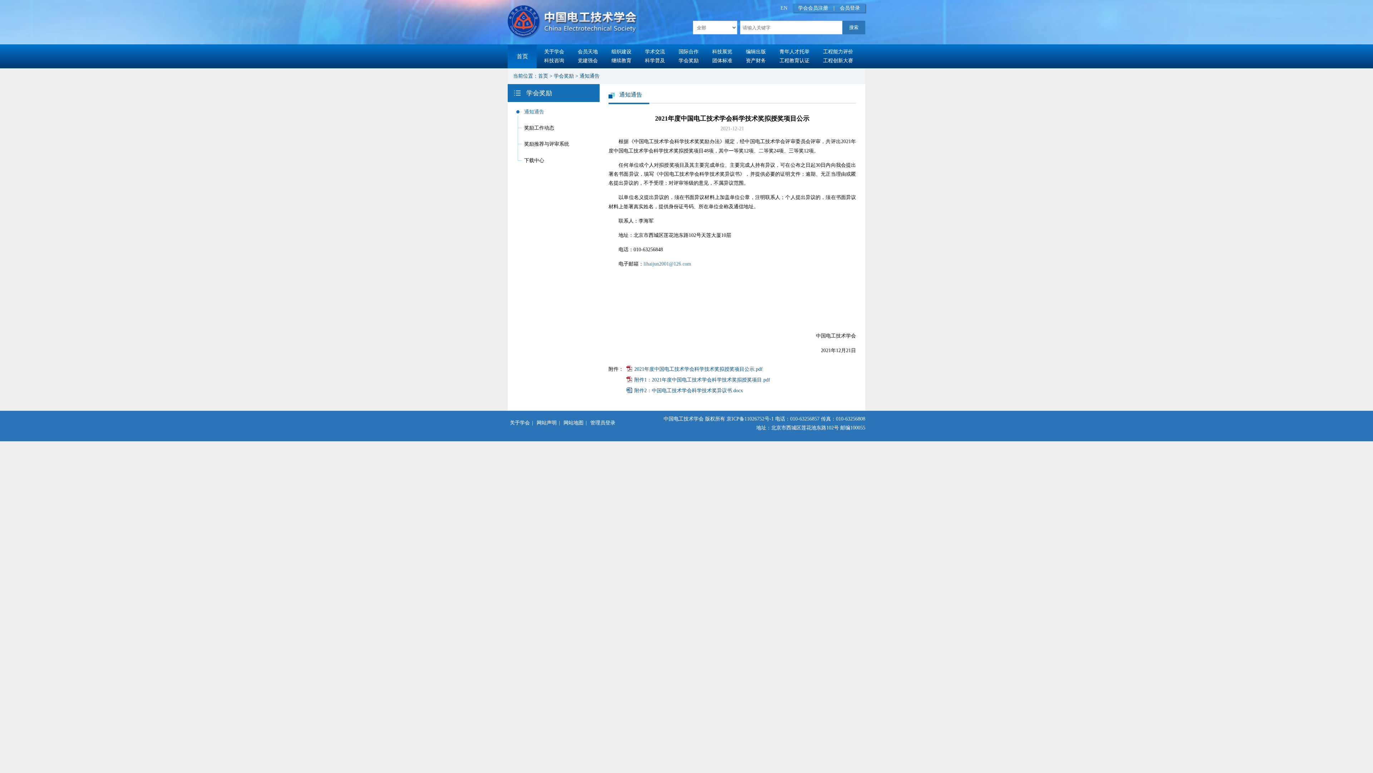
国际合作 (689, 51)
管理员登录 (602, 423)
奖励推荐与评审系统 (546, 144)
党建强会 (588, 60)
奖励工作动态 (539, 128)
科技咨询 (554, 60)
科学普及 (655, 60)
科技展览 (722, 51)
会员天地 (588, 51)
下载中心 (534, 160)
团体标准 (722, 60)
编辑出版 (756, 51)
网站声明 (547, 423)
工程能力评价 (838, 51)
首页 (522, 56)
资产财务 (756, 60)
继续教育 (621, 60)
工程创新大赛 (838, 60)
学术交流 (655, 51)
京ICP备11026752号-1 (750, 419)
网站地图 (574, 423)
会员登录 (850, 8)
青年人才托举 (794, 51)
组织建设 (621, 51)
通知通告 (590, 76)
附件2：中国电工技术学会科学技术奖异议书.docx (688, 390)
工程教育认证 (794, 60)
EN (784, 8)
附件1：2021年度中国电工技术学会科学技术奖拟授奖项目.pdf (702, 380)
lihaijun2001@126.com (667, 264)
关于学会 (554, 51)
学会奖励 (689, 60)
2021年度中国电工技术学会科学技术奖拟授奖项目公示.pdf (698, 369)
